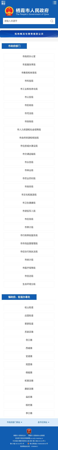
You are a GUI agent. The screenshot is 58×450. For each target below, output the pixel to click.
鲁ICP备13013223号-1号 (17, 443)
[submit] (52, 21)
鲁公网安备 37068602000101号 (39, 443)
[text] (26, 21)
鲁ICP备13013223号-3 (38, 441)
